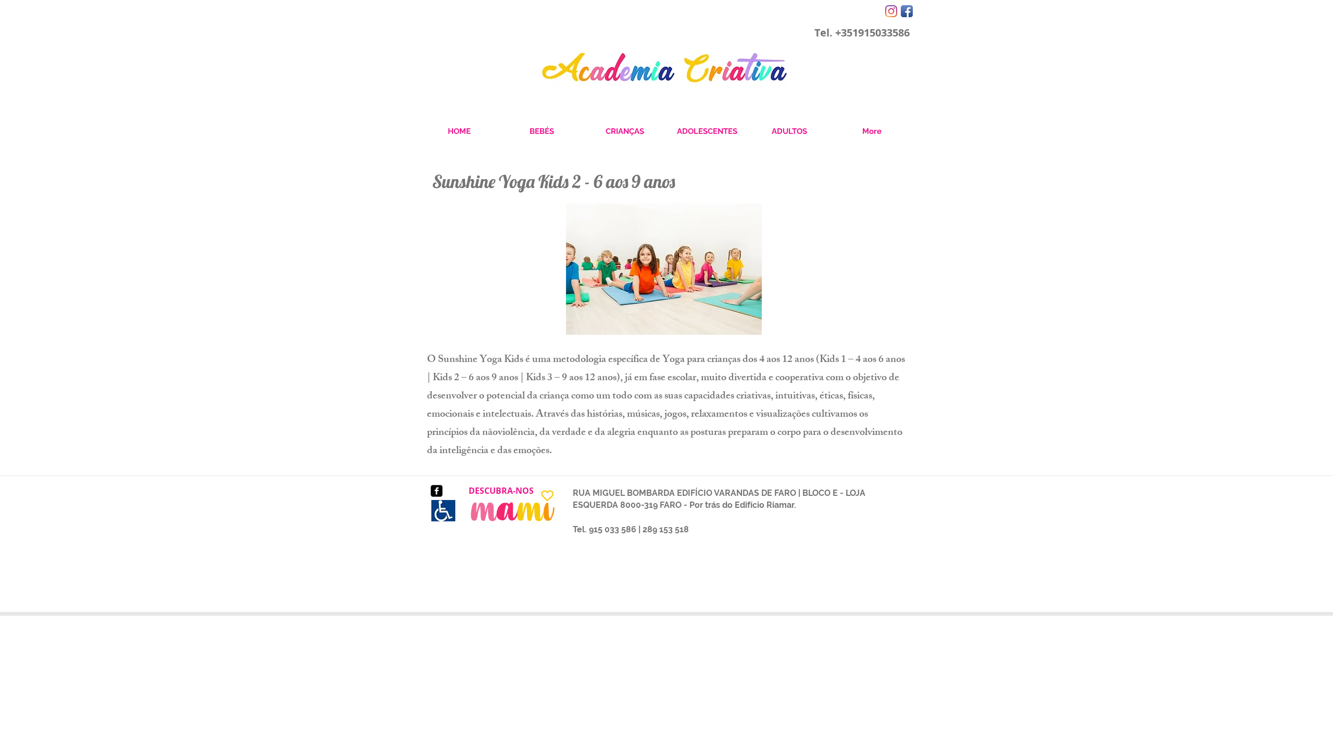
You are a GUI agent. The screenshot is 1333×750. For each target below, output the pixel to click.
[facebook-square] (437, 491)
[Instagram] (891, 11)
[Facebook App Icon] (907, 11)
